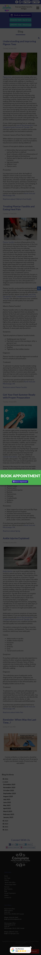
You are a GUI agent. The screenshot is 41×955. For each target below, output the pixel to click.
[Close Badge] (31, 947)
